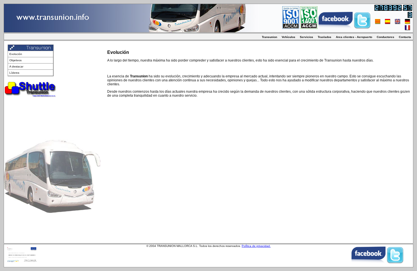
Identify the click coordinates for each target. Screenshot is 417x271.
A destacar (16, 66)
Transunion (269, 37)
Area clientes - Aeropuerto (354, 37)
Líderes (14, 72)
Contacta (405, 37)
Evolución (15, 54)
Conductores (385, 37)
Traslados (324, 37)
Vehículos (288, 37)
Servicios (306, 37)
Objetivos (15, 60)
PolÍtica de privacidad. (256, 245)
